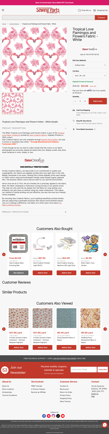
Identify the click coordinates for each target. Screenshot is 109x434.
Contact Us (64, 386)
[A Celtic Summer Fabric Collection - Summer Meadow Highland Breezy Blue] (42, 329)
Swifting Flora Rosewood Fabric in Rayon (88, 340)
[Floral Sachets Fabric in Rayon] (66, 329)
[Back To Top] (106, 431)
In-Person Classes (38, 389)
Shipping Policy (66, 398)
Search (102, 17)
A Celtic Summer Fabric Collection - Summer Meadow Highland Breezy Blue (42, 341)
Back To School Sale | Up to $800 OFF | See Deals (54, 3)
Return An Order (66, 392)
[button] (3, 10)
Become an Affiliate (38, 392)
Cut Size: (76, 71)
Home (4, 24)
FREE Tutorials (36, 386)
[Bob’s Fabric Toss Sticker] (90, 254)
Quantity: (76, 96)
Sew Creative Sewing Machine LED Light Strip (66, 264)
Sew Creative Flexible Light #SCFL (41, 264)
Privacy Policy (65, 395)
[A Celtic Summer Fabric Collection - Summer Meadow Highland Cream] (18, 329)
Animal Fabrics (14, 24)
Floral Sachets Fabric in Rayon (66, 339)
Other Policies (65, 401)
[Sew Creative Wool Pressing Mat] (18, 254)
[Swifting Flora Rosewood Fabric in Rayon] (90, 329)
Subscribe (103, 369)
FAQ (93, 396)
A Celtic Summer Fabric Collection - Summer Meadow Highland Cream (18, 341)
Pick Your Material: (79, 60)
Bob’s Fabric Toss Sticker (87, 264)
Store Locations (8, 389)
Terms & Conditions (9, 395)
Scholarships (7, 392)
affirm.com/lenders (66, 425)
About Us (5, 386)
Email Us (94, 394)
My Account (64, 389)
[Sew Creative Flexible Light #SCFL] (42, 254)
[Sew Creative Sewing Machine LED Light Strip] (66, 254)
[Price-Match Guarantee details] (95, 129)
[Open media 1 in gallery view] (62, 32)
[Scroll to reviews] (90, 44)
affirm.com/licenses (76, 427)
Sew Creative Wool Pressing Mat (16, 264)
